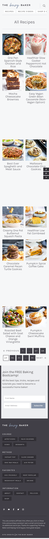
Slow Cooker (28, 457)
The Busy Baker (19, 6)
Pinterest (4, 509)
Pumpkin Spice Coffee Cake (36, 265)
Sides (7, 444)
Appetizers (10, 439)
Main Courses (27, 439)
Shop (7, 498)
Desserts (20, 444)
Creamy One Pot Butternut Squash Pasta (13, 233)
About (7, 493)
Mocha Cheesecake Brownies (13, 96)
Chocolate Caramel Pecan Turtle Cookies (13, 266)
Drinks (30, 480)
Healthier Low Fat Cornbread (36, 232)
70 (13, 358)
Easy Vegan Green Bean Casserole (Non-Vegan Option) (36, 98)
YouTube (8, 509)
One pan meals (11, 462)
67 (37, 351)
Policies (34, 493)
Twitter (18, 509)
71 (20, 358)
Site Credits (8, 534)
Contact (20, 493)
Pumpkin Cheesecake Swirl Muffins (36, 333)
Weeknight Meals (13, 480)
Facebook (13, 509)
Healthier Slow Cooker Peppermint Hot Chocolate (36, 62)
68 (44, 351)
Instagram (23, 509)
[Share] (46, 169)
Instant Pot (10, 457)
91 (33, 358)
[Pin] (46, 173)
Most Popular (29, 475)
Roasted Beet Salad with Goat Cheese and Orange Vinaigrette (13, 336)
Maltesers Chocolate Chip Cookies (36, 166)
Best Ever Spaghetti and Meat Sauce (13, 166)
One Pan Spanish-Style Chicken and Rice (13, 62)
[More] (46, 177)
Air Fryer (29, 462)
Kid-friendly (11, 475)
